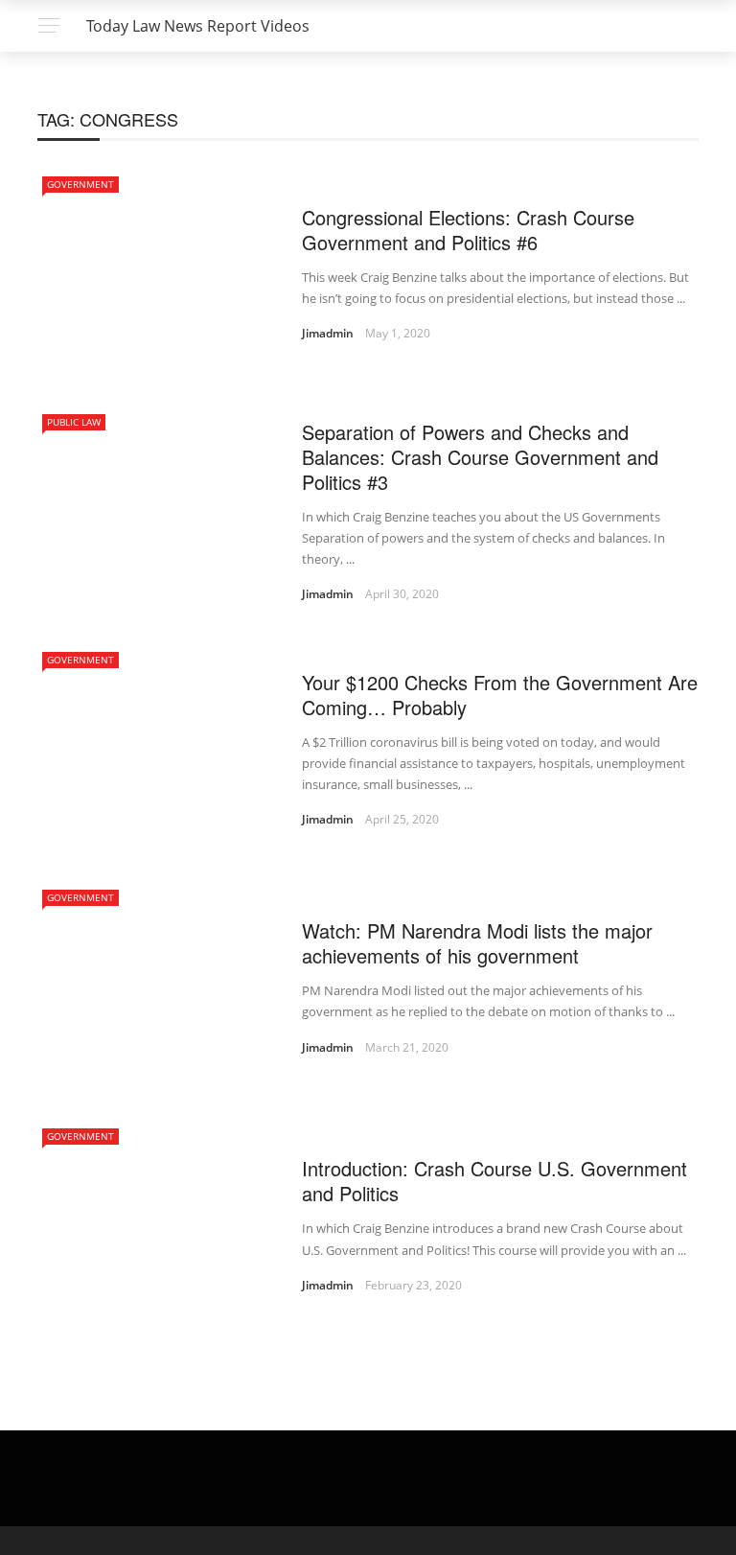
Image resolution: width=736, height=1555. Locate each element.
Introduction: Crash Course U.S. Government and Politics (494, 1180)
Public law (74, 422)
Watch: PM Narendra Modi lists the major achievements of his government (477, 943)
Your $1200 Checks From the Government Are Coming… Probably (500, 694)
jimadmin (328, 333)
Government (80, 184)
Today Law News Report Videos (198, 25)
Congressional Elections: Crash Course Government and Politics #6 (468, 229)
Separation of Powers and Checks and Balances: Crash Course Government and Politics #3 (480, 457)
